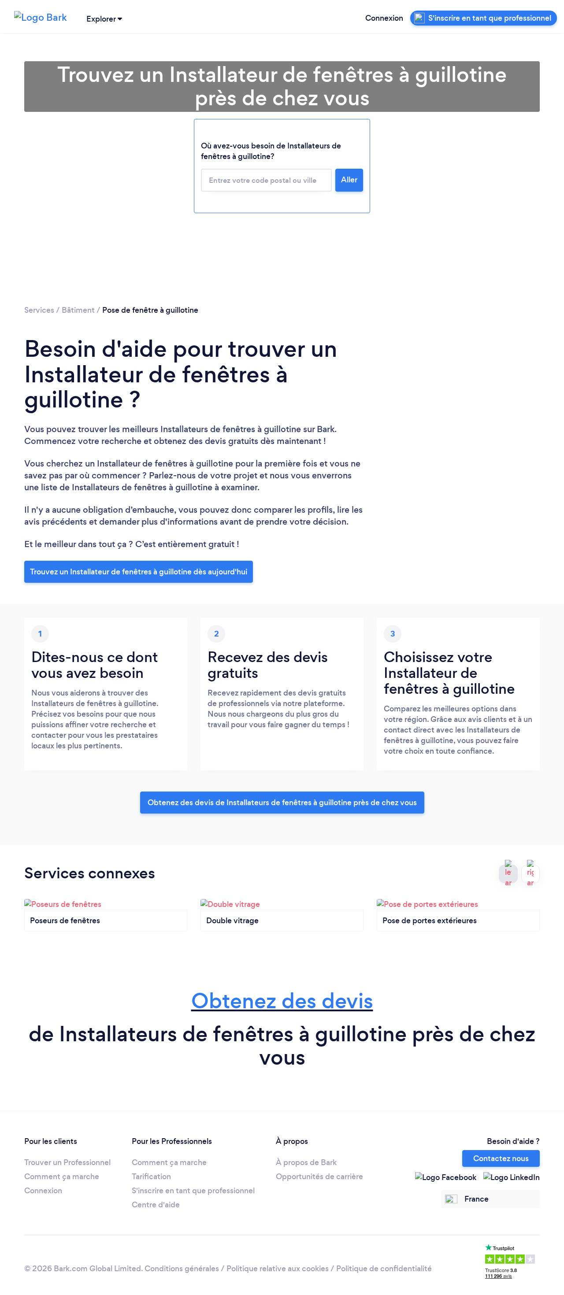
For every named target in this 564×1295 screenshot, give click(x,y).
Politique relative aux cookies (277, 1268)
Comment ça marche (61, 1176)
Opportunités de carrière (319, 1176)
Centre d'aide (156, 1204)
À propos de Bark (306, 1162)
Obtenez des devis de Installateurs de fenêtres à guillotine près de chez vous (282, 802)
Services (39, 310)
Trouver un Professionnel (67, 1162)
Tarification (151, 1176)
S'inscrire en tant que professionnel (193, 1190)
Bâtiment (78, 310)
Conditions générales (182, 1268)
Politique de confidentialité (384, 1268)
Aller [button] (349, 179)
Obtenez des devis (282, 1001)
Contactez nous (501, 1158)
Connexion (384, 18)
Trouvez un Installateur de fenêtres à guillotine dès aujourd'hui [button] (138, 571)
